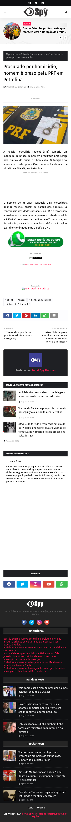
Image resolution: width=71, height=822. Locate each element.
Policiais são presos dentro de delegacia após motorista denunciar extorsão (41, 394)
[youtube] (48, 584)
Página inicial (12, 54)
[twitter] (36, 3)
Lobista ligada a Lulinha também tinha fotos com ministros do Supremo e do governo (40, 727)
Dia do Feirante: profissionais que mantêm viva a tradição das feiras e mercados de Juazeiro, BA (44, 30)
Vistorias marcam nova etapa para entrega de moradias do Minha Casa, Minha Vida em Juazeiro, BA (39, 756)
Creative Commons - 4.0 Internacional (38, 264)
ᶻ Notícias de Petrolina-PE (17, 304)
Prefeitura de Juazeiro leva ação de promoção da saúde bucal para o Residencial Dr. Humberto (34, 670)
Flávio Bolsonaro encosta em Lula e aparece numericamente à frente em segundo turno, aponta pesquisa (39, 708)
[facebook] (30, 3)
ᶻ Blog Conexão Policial (40, 300)
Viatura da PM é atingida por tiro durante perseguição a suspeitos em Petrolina (42, 410)
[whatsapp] (62, 584)
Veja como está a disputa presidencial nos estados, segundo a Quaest (43, 689)
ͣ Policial (24, 54)
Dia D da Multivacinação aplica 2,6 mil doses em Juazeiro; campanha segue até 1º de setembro (41, 775)
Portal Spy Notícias (16, 87)
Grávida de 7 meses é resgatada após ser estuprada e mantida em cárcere (42, 794)
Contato (41, 808)
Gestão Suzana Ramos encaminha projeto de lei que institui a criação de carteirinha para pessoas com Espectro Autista (32, 641)
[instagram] (42, 3)
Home (30, 808)
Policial (21, 300)
